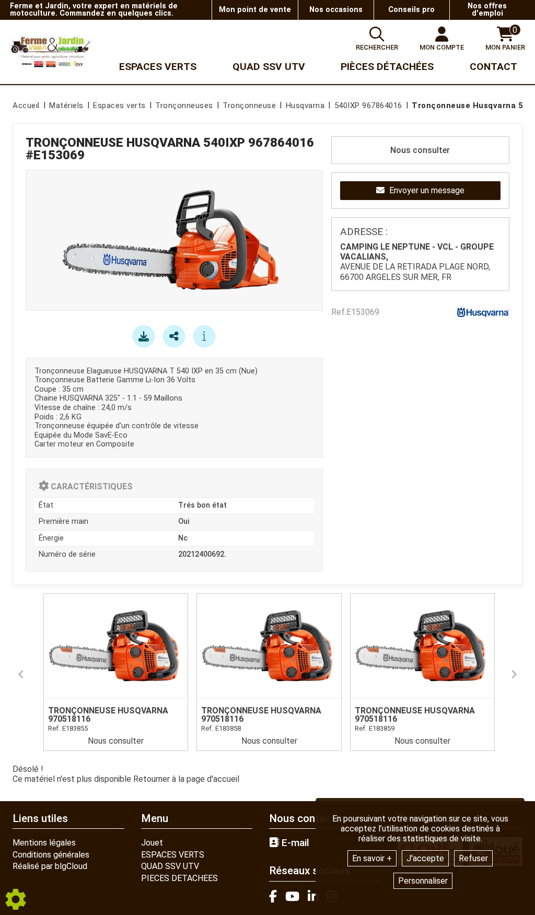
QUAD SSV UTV (170, 866)
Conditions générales (51, 855)
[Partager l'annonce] (174, 336)
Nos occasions (336, 9)
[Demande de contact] (204, 336)
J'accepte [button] (425, 858)
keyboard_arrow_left (21, 674)
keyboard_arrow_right (514, 674)
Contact (493, 67)
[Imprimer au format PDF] (144, 336)
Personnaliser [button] (423, 881)
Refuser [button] (473, 858)
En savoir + (372, 858)
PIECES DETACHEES (179, 878)
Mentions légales (44, 843)
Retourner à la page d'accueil (186, 779)
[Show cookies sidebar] (15, 899)
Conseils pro (411, 9)
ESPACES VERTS (172, 855)
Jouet (152, 843)
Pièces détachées (387, 67)
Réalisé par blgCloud (50, 866)
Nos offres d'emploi (487, 10)
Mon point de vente (255, 9)
